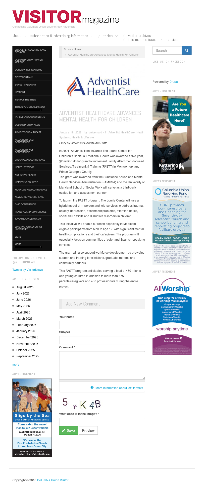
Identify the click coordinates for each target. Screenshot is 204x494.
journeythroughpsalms (30, 117)
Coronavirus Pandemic (28, 69)
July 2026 (23, 293)
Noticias (172, 40)
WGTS (18, 236)
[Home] (65, 17)
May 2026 (23, 305)
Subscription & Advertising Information (59, 36)
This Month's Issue (142, 40)
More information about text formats (119, 388)
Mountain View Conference (31, 189)
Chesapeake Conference (30, 159)
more (15, 364)
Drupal (174, 81)
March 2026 (24, 318)
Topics (108, 36)
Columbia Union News (27, 124)
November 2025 (27, 343)
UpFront (20, 92)
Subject (64, 332)
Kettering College (26, 182)
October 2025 (25, 350)
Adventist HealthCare (28, 132)
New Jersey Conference (29, 196)
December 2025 (27, 337)
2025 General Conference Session (30, 51)
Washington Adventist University (28, 228)
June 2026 (23, 299)
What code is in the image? (79, 413)
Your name (66, 316)
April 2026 (23, 312)
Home (77, 49)
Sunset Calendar (25, 84)
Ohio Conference (25, 204)
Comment (67, 347)
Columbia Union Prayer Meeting (29, 61)
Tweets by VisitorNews (27, 269)
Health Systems (24, 167)
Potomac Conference (28, 219)
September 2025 (27, 356)
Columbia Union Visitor (52, 480)
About (16, 36)
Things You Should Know (30, 106)
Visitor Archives (139, 36)
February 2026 (26, 324)
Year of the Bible (25, 99)
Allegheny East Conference (24, 141)
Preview (88, 430)
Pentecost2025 (24, 77)
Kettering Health (25, 174)
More (18, 244)
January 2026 (25, 331)
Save (70, 430)
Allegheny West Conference (25, 151)
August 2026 (25, 287)
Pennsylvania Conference (31, 211)
